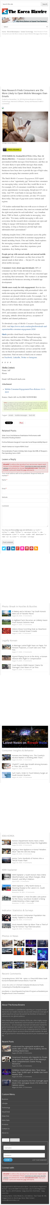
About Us (5, 1133)
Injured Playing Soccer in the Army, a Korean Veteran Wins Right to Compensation (29, 657)
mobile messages (21, 415)
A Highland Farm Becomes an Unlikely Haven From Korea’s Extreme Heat (29, 621)
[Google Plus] (18, 548)
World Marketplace (13, 31)
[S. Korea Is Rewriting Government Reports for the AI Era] (42, 954)
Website (5, 497)
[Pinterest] (31, 548)
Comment (5, 506)
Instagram (33, 357)
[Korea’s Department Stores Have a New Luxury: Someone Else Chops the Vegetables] (6, 842)
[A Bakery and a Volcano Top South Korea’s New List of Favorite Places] (6, 613)
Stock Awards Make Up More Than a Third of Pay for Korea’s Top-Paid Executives (30, 925)
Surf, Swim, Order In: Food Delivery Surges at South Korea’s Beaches (30, 774)
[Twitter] (4, 548)
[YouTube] (27, 548)
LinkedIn (16, 357)
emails (11, 415)
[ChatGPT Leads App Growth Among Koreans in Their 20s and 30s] (6, 766)
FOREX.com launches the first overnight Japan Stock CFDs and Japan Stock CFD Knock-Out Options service (30, 1083)
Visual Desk (6, 1112)
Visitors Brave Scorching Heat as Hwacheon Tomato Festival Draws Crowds (29, 630)
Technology (6, 1108)
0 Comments (28, 616)
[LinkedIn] (13, 548)
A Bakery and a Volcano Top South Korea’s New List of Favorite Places (29, 612)
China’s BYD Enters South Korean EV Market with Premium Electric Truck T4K (24, 979)
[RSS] (36, 548)
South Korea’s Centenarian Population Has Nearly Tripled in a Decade (29, 916)
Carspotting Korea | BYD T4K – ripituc (15, 978)
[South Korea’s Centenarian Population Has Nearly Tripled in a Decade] (6, 917)
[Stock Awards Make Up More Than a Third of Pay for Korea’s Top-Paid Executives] (6, 925)
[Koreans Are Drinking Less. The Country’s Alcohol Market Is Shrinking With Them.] (6, 757)
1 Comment (30, 903)
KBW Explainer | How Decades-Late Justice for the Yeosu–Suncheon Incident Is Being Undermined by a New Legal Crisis (29, 899)
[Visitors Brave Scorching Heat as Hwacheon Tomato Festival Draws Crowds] (6, 631)
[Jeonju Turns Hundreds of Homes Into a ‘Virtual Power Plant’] (6, 860)
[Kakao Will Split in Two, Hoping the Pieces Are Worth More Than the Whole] (42, 965)
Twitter (23, 357)
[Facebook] (8, 548)
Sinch (4, 334)
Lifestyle (5, 1103)
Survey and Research (32, 101)
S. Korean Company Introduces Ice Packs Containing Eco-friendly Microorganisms (23, 986)
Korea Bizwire (30, 99)
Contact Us (5, 1129)
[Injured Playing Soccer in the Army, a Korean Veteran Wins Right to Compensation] (6, 657)
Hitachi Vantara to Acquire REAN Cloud (15, 447)
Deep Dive (5, 1116)
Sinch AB (32, 415)
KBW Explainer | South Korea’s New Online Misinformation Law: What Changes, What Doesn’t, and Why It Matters (29, 877)
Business (5, 1099)
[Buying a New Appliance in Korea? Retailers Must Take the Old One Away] (6, 851)
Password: (7, 1152)
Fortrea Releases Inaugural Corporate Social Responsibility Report (24, 442)
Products (5, 1124)
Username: (7, 1144)
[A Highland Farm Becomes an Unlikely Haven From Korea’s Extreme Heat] (6, 621)
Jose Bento (5, 991)
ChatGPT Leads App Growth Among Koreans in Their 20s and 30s (29, 765)
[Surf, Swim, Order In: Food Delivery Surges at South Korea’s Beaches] (6, 775)
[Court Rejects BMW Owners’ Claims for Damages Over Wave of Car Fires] (6, 666)
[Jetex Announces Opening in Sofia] (19, 951)
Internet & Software (17, 101)
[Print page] (25, 108)
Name (4, 480)
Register (14, 1140)
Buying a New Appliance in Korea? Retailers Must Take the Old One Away (29, 850)
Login (5, 1140)
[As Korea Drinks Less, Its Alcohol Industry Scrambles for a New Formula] (7, 965)
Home (4, 31)
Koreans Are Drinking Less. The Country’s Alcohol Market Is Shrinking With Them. (28, 756)
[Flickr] (22, 548)
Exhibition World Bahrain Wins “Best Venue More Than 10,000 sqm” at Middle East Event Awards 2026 (30, 1072)
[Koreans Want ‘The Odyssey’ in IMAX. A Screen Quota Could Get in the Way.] (31, 951)
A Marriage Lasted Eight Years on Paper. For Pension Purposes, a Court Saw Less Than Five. (29, 647)
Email (4, 489)
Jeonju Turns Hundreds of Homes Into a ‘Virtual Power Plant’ (28, 859)
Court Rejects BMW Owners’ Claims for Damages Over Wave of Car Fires (27, 666)
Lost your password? (39, 1160)
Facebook (8, 357)
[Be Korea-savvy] (25, 11)
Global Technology (27, 31)
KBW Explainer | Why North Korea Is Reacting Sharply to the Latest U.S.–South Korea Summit (28, 888)
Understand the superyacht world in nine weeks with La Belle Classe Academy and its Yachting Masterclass (29, 1048)
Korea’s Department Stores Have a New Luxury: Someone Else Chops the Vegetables (29, 842)
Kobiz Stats (5, 1120)
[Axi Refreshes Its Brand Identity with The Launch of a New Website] (7, 951)
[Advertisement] (25, 62)
